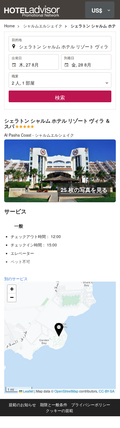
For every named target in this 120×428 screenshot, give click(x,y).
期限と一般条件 (53, 404)
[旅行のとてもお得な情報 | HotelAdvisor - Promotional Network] (32, 10)
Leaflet (27, 391)
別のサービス (16, 278)
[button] (99, 9)
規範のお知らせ (22, 404)
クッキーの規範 (59, 410)
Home (9, 25)
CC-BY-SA (106, 391)
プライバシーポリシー (90, 404)
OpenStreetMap (66, 391)
